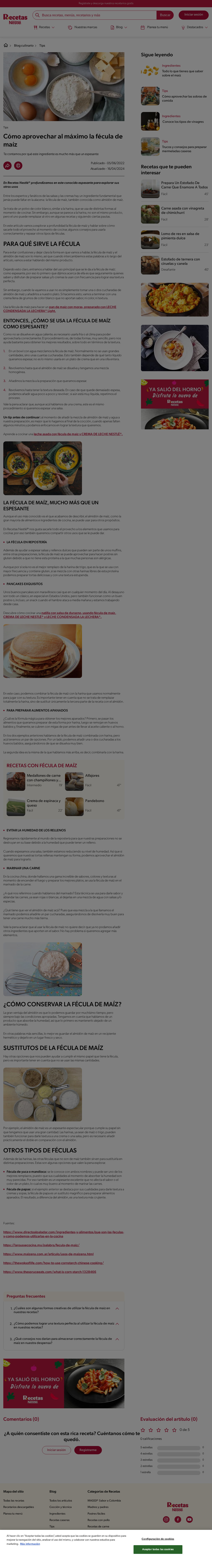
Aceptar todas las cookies (158, 1549)
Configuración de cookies (158, 1539)
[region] (106, 1544)
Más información (30, 1544)
